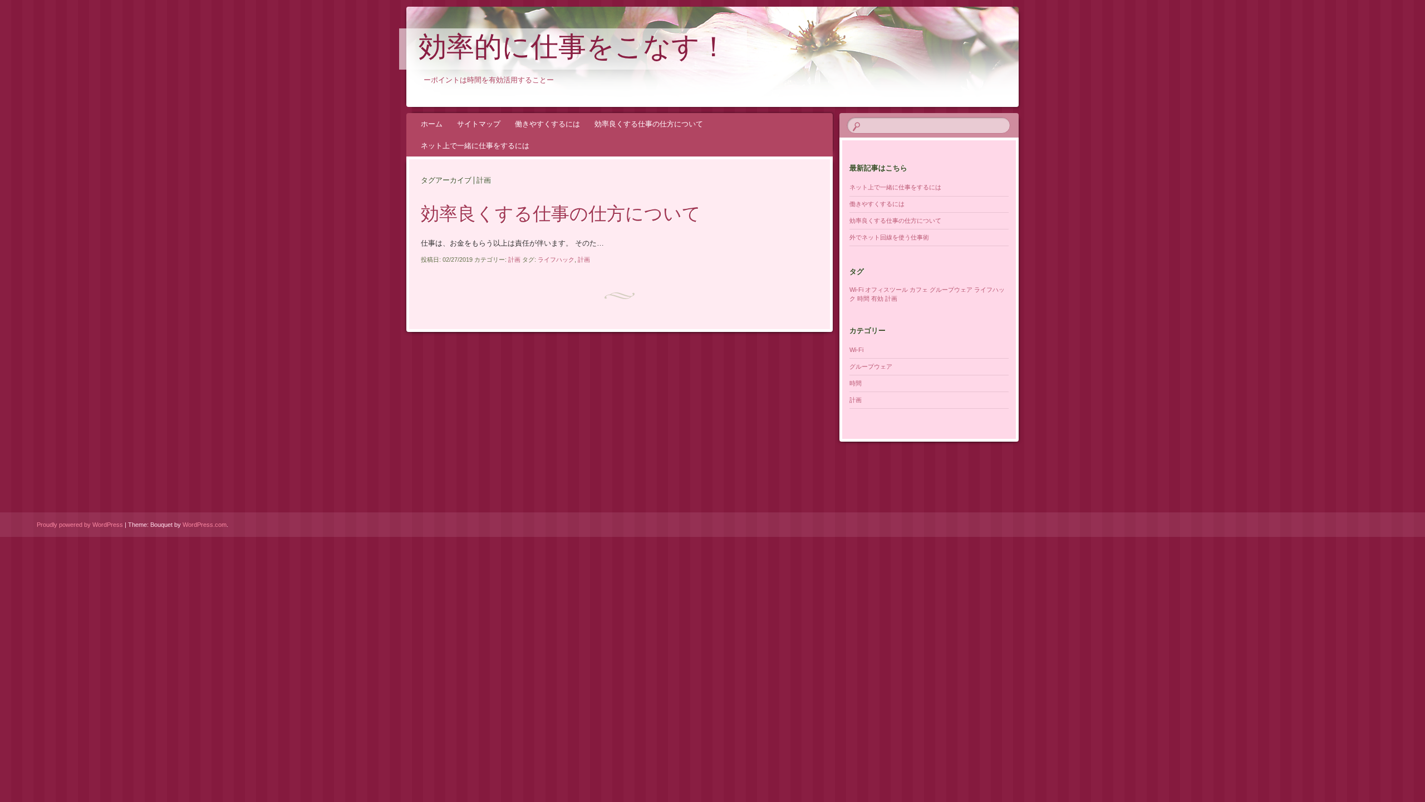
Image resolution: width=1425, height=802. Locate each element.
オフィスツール (886, 289)
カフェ (919, 289)
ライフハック (556, 259)
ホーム (432, 124)
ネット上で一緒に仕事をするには (475, 145)
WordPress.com (205, 524)
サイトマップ (478, 124)
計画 (514, 259)
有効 (877, 298)
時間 (863, 298)
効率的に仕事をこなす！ (573, 50)
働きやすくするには (547, 124)
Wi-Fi (856, 289)
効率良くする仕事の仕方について (648, 124)
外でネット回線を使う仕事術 (889, 237)
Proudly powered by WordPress (80, 524)
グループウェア (951, 289)
